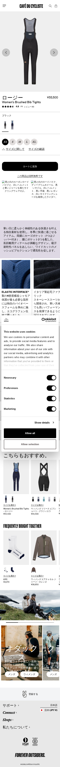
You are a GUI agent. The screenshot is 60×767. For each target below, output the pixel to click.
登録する (33, 694)
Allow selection (30, 444)
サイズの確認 (36, 149)
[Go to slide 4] (48, 622)
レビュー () (29, 106)
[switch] (51, 388)
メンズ (11, 674)
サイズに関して (15, 149)
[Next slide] (54, 52)
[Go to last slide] (6, 52)
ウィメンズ (29, 674)
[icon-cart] (55, 6)
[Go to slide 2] (24, 622)
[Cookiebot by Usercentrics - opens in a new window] (42, 320)
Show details (42, 422)
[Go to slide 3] (36, 622)
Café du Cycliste (32, 764)
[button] (30, 166)
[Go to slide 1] (12, 622)
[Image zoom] (30, 51)
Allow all (30, 433)
